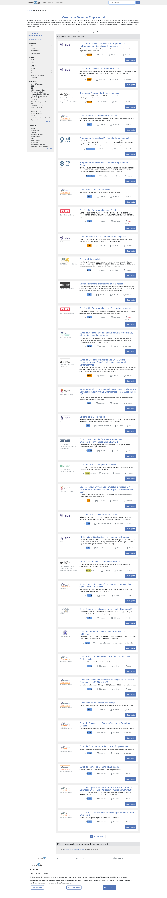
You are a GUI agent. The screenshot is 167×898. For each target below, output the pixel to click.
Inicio (45, 2)
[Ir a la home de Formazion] (45, 858)
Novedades (59, 2)
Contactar (99, 859)
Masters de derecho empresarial (74, 849)
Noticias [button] (50, 2)
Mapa (59, 859)
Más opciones (37, 887)
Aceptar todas (109, 887)
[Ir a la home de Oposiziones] (34, 2)
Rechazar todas (74, 887)
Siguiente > (100, 837)
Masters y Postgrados (83, 859)
